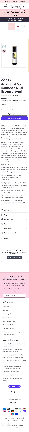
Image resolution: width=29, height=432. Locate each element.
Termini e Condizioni (9, 321)
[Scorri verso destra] (18, 75)
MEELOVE (8, 417)
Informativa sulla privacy (15, 422)
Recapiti (23, 427)
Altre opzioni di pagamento (14, 122)
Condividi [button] (5, 238)
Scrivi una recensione (14, 257)
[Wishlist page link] (18, 26)
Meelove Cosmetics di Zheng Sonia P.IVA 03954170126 (13, 333)
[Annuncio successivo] (26, 19)
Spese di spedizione (13, 100)
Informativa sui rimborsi (17, 420)
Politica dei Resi (8, 325)
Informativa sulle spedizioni (12, 427)
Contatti (5, 310)
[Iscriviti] (24, 296)
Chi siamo (6, 306)
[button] (3, 26)
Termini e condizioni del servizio (15, 425)
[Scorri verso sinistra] (11, 75)
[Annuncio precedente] (3, 19)
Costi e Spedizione (8, 314)
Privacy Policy (7, 317)
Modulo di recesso (8, 328)
